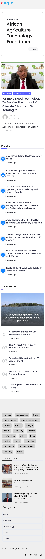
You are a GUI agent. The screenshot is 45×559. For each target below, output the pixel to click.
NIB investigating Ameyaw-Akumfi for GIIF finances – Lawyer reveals (26, 496)
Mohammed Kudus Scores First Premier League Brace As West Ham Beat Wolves (23, 253)
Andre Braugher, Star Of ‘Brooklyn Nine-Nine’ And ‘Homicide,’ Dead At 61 (24, 221)
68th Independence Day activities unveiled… (25, 481)
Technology (8, 526)
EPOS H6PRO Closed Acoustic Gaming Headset (23, 373)
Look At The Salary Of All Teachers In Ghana (23, 157)
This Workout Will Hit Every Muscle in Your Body (22, 346)
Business (7, 532)
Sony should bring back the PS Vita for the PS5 (24, 359)
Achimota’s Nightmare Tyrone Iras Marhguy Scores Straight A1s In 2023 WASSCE (23, 237)
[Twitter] (31, 555)
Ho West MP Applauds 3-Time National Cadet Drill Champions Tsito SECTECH (23, 173)
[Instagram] (41, 555)
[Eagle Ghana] (7, 3)
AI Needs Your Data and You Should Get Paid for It (22, 333)
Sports (6, 538)
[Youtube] (36, 555)
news (5, 514)
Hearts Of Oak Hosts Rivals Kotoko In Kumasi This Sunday (23, 269)
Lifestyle (7, 520)
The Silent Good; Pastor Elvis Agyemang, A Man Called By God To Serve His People (23, 189)
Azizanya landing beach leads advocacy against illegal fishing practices (22, 317)
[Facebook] (25, 555)
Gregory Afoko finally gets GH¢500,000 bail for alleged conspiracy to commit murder (27, 467)
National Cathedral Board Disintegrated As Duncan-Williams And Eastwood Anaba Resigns (22, 205)
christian (13, 115)
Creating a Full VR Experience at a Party (25, 386)
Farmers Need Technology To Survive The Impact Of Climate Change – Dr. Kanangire (21, 104)
